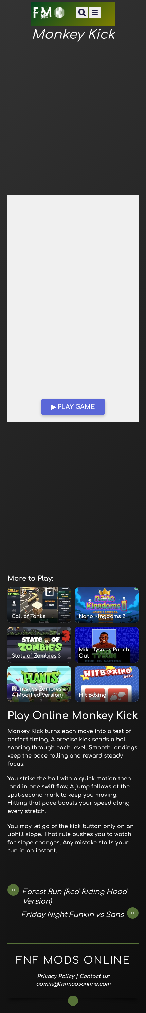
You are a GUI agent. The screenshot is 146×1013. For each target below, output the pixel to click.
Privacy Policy (55, 976)
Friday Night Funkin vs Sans (78, 914)
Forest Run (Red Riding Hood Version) (69, 896)
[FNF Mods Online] (49, 15)
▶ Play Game (73, 406)
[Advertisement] (73, 119)
